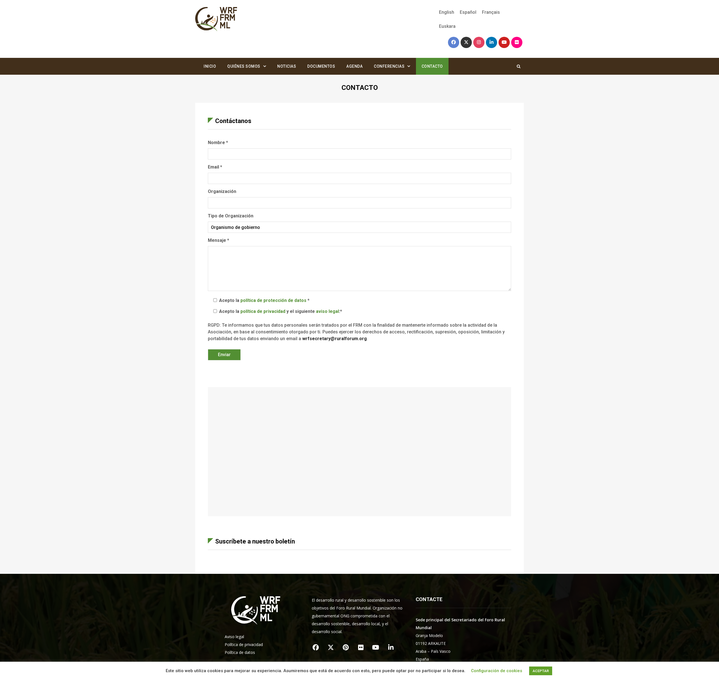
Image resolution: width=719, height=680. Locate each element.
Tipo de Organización (230, 216)
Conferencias (389, 66)
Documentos (321, 66)
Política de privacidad (244, 644)
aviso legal (327, 311)
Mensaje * (218, 240)
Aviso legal (234, 636)
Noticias (286, 66)
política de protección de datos (273, 300)
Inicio (210, 66)
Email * (215, 167)
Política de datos (240, 652)
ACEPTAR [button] (541, 671)
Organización (222, 191)
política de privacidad (262, 311)
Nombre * (218, 142)
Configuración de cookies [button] (496, 670)
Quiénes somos (243, 66)
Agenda (354, 66)
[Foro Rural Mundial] (216, 19)
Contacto (432, 66)
